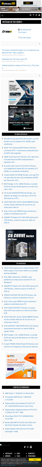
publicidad (31, 456)
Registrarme (24, 5)
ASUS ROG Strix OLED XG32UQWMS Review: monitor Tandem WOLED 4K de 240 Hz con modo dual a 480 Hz (21, 204)
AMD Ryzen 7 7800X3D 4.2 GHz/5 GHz (19, 393)
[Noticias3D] (8, 3)
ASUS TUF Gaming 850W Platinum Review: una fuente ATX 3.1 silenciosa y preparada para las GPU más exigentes (21, 150)
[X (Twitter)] (33, 15)
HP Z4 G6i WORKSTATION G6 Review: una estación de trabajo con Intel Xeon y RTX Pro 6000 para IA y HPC (20, 195)
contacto (31, 453)
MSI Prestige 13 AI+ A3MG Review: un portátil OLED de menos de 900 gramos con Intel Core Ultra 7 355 (21, 186)
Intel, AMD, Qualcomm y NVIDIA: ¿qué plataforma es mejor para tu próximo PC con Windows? (20, 279)
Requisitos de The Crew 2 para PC (14, 59)
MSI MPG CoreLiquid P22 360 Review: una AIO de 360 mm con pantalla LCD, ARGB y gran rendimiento (21, 141)
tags (18, 456)
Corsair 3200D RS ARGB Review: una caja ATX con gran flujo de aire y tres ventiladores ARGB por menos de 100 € (21, 177)
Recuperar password (32, 5)
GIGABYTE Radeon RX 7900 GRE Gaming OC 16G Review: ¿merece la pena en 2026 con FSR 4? (21, 220)
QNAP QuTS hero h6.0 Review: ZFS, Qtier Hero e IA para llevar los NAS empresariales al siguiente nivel (21, 159)
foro (18, 453)
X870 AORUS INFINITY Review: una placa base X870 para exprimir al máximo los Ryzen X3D (20, 310)
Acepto (35, 459)
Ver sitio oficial (25, 37)
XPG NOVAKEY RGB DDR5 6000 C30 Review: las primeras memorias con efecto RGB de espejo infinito (21, 328)
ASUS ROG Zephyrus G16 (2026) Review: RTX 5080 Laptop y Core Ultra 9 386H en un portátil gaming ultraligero (21, 270)
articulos (8, 453)
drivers (7, 456)
